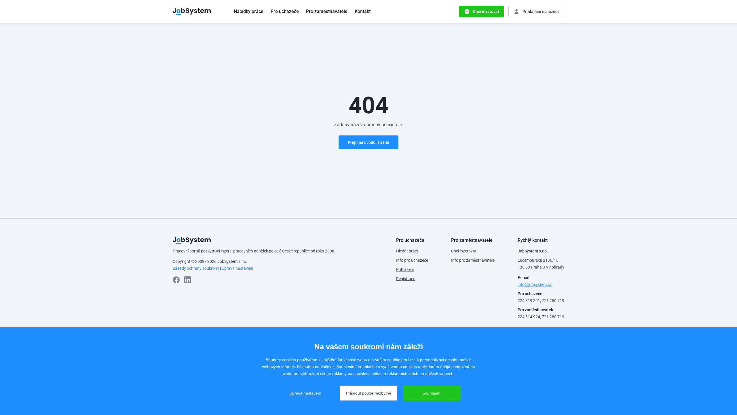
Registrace (405, 278)
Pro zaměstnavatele (326, 11)
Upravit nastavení (237, 268)
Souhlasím (432, 393)
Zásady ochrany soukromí (196, 268)
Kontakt (363, 11)
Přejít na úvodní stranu (368, 142)
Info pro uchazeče (412, 260)
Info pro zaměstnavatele (473, 260)
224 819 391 (529, 300)
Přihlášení (405, 269)
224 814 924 (529, 316)
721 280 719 (553, 300)
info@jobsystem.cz (535, 284)
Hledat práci (407, 251)
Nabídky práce (248, 11)
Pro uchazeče (285, 11)
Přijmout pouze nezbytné (368, 393)
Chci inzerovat (463, 251)
